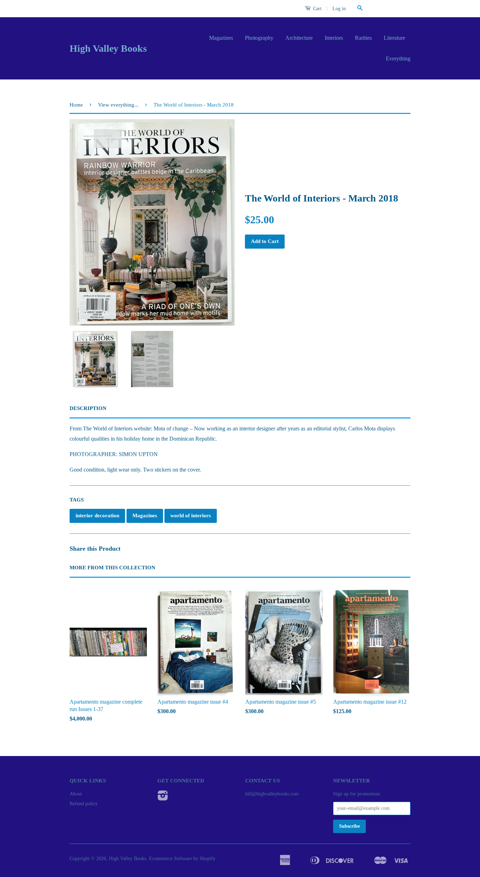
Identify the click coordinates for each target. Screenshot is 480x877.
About (76, 793)
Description (88, 408)
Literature (394, 38)
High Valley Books (108, 48)
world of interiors (190, 515)
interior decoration (97, 515)
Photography (259, 38)
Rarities (363, 38)
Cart (317, 8)
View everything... (118, 105)
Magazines (221, 38)
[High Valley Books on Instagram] (162, 798)
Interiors (334, 38)
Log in (339, 8)
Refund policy (84, 803)
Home (76, 105)
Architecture (299, 38)
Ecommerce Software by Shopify (182, 858)
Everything (398, 59)
